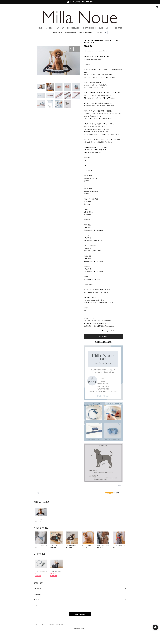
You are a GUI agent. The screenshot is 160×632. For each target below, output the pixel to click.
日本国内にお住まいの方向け (103, 342)
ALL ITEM (49, 28)
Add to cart (103, 336)
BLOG (101, 28)
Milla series (37, 594)
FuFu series (38, 588)
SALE (35, 605)
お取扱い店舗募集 (70, 32)
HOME (40, 28)
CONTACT (118, 28)
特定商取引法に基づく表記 (56, 625)
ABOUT (109, 28)
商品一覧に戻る (80, 614)
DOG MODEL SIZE (73, 28)
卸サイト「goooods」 (85, 32)
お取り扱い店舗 (57, 32)
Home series (38, 600)
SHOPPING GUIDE (89, 28)
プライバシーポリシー (40, 625)
